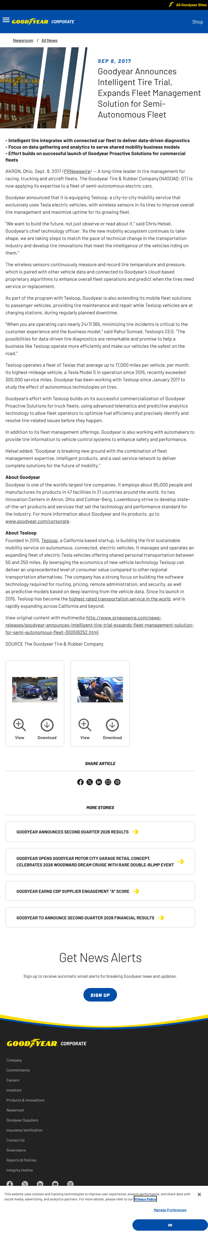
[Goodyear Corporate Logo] (39, 21)
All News (49, 40)
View (19, 737)
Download (47, 737)
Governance (16, 1149)
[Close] (199, 1194)
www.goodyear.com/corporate (37, 521)
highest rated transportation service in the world (119, 598)
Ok (170, 1225)
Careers (12, 1079)
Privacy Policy (145, 1199)
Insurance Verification (24, 1129)
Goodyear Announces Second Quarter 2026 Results (73, 832)
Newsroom (23, 40)
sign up (100, 995)
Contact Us (15, 1139)
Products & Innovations (25, 1099)
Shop (197, 21)
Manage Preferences (170, 1209)
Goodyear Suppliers (22, 1119)
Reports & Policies (21, 1159)
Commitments (18, 1069)
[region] (104, 1210)
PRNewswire (77, 171)
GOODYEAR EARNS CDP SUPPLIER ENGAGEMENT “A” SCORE (73, 891)
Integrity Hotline (19, 1169)
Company (14, 1059)
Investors (14, 1089)
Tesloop (49, 540)
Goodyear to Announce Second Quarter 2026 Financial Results (85, 917)
